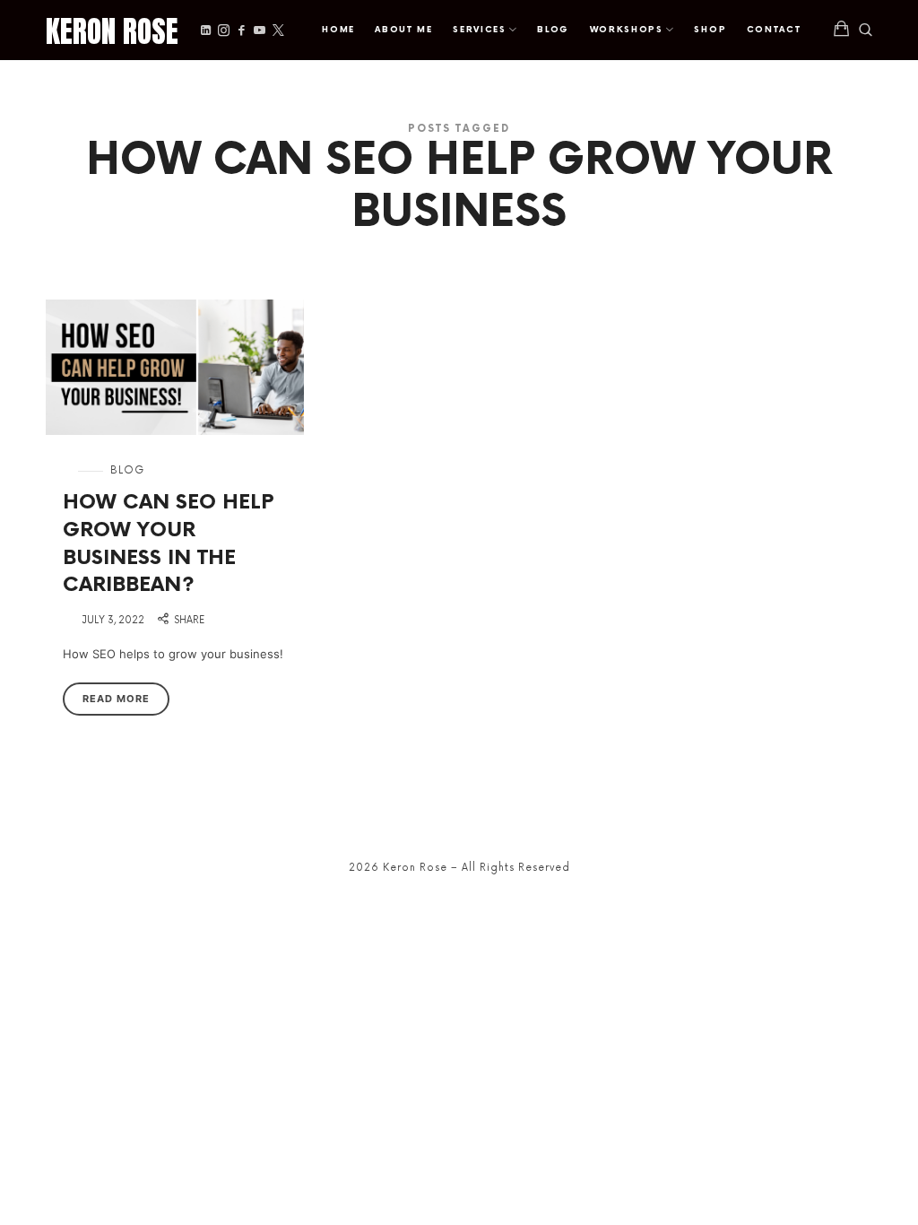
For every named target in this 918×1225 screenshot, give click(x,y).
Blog (127, 470)
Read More (116, 698)
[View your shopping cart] (842, 30)
